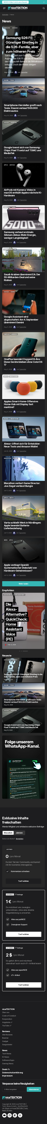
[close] (44, 2)
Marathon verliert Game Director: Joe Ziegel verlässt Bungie (22, 484)
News (4, 1050)
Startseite (5, 14)
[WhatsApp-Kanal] (20, 1115)
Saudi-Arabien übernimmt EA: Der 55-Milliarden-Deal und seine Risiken (22, 277)
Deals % (6, 1069)
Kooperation (7, 1019)
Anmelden (19, 839)
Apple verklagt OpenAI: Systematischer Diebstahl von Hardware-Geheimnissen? (20, 568)
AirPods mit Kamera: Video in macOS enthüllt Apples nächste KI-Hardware (23, 192)
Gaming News (7, 1063)
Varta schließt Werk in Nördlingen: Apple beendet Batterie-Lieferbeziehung (22, 525)
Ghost (7, 1108)
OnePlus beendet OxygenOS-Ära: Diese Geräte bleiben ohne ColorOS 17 (23, 362)
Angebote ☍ (7, 1022)
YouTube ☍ (6, 1025)
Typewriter (24, 72)
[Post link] (23, 670)
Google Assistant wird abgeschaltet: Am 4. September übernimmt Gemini (21, 319)
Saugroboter (7, 1044)
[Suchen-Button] (44, 8)
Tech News (6, 1054)
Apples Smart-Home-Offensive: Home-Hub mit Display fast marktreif (21, 404)
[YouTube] (4, 1115)
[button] (2, 621)
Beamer (5, 1038)
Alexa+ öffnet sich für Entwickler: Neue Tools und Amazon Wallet (22, 445)
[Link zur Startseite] (18, 8)
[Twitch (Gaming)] (15, 1115)
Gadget (5, 1041)
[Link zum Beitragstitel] (23, 51)
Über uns (5, 1012)
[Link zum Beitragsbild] (23, 90)
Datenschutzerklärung (12, 1072)
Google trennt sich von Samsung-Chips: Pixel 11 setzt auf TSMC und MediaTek (22, 150)
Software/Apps (8, 1060)
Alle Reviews (7, 1035)
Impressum (7, 1076)
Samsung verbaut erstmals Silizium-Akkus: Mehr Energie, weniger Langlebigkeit (20, 235)
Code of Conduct (9, 1016)
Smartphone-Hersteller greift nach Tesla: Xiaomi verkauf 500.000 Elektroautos (23, 108)
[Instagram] (9, 1115)
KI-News (5, 1057)
